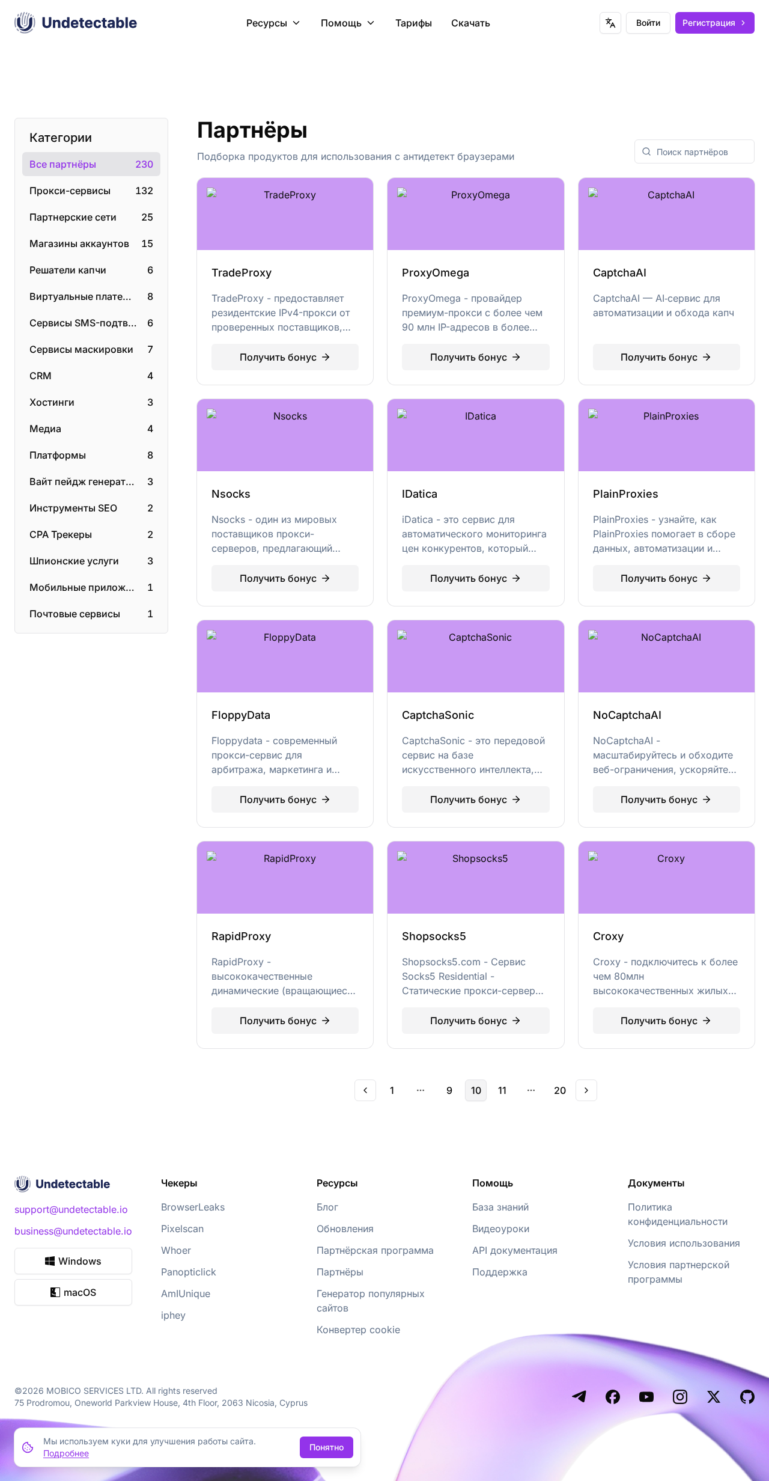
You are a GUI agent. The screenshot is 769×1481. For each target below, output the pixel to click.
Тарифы (413, 23)
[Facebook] (613, 1397)
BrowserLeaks (193, 1207)
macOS (80, 1292)
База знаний (500, 1207)
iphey (173, 1315)
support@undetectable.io (71, 1209)
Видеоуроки (500, 1229)
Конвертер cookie (358, 1330)
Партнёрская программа (375, 1250)
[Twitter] (714, 1397)
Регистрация (708, 22)
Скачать (470, 23)
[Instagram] (680, 1397)
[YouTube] (646, 1397)
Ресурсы (266, 23)
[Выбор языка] (610, 23)
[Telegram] (579, 1397)
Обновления (345, 1229)
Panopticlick (188, 1272)
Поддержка (499, 1272)
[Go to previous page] (365, 1090)
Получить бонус (278, 357)
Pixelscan (182, 1229)
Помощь (341, 23)
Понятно (326, 1447)
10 (476, 1090)
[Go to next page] (586, 1090)
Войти (648, 22)
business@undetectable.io (73, 1231)
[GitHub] (747, 1397)
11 (502, 1090)
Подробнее (66, 1453)
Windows (80, 1261)
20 (560, 1090)
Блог (327, 1207)
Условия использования (684, 1243)
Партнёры (340, 1272)
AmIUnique (185, 1293)
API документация (515, 1250)
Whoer (176, 1250)
